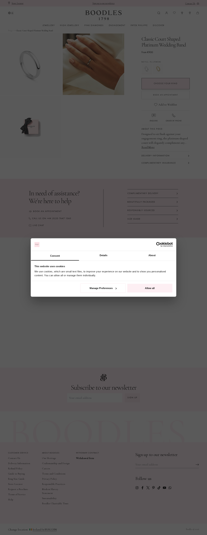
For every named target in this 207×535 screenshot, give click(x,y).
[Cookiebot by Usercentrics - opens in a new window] (158, 244)
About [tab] (152, 255)
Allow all (150, 288)
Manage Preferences (101, 288)
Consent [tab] (55, 255)
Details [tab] (104, 255)
